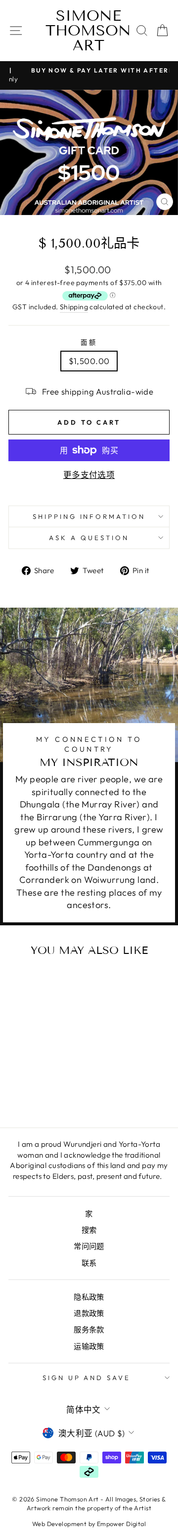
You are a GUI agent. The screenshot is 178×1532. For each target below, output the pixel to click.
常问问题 (89, 1246)
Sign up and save (87, 1378)
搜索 (89, 1230)
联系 (89, 1263)
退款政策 (89, 1313)
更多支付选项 (89, 475)
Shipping (74, 306)
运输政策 (89, 1346)
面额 (89, 342)
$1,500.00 (89, 361)
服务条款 (89, 1329)
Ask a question (89, 538)
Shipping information (89, 516)
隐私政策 (89, 1297)
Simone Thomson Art (88, 30)
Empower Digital (121, 1524)
